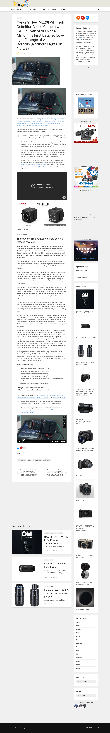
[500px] (87, 18)
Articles (20, 17)
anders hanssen (22, 460)
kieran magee (46, 460)
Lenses (46, 559)
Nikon (78, 640)
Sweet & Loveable (81, 277)
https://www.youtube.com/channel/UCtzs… (35, 167)
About (12, 728)
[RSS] (78, 18)
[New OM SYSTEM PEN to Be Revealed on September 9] (27, 542)
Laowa (46, 586)
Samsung (79, 657)
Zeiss (78, 668)
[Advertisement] (70, 3)
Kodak (78, 632)
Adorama (79, 274)
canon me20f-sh (37, 460)
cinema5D (56, 397)
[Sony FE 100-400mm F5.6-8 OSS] (27, 569)
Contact (17, 728)
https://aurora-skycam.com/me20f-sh (33, 165)
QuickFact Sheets (31, 9)
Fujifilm (78, 629)
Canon (78, 622)
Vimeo (64, 397)
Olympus (79, 643)
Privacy (23, 728)
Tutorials (54, 9)
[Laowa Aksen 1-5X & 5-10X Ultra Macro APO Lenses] (27, 595)
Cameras (20, 9)
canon (29, 460)
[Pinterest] (83, 18)
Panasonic (79, 647)
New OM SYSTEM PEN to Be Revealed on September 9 (56, 540)
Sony (51, 559)
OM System (53, 533)
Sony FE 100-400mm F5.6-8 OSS (55, 565)
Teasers (60, 533)
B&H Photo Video (81, 270)
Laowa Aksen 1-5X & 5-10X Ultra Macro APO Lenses (56, 593)
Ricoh (78, 654)
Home (13, 9)
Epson (78, 625)
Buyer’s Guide (44, 9)
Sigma (78, 661)
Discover (63, 9)
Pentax (78, 650)
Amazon (80, 37)
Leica (78, 636)
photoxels (21, 53)
